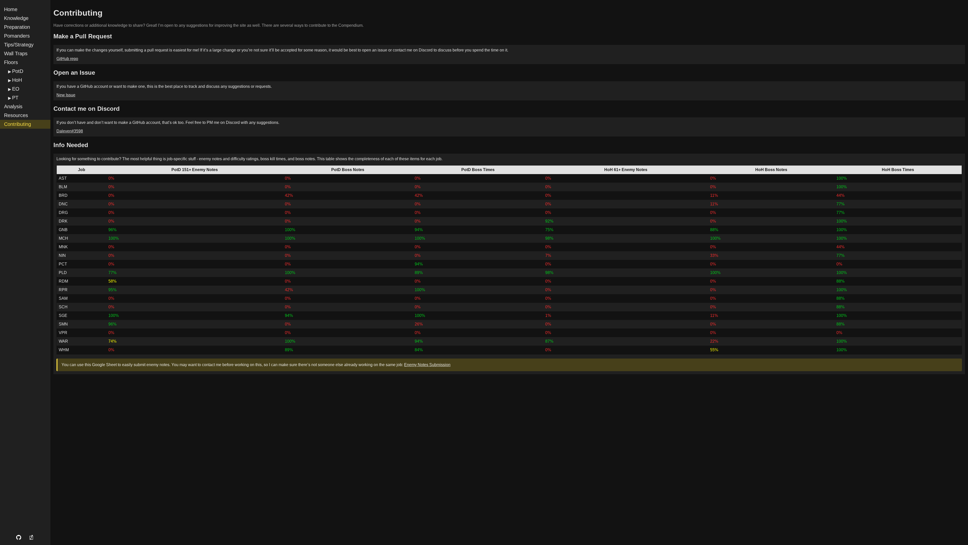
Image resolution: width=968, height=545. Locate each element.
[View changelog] (31, 537)
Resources (16, 115)
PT (15, 97)
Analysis (13, 106)
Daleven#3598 (69, 131)
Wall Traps (15, 53)
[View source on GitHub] (18, 537)
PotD (17, 71)
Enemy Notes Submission (427, 365)
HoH (17, 80)
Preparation (17, 27)
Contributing (17, 124)
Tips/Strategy (19, 44)
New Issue (65, 95)
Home (10, 9)
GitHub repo (67, 59)
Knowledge (16, 18)
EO (15, 89)
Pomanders (17, 36)
